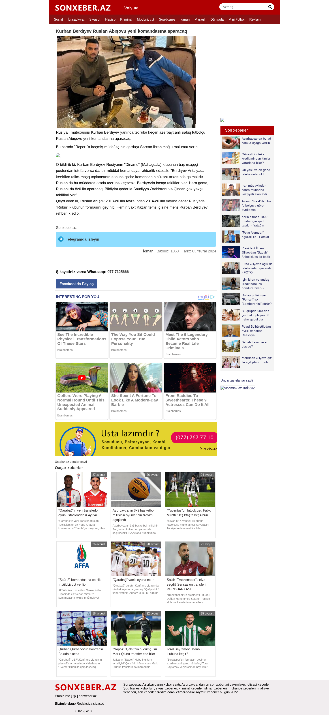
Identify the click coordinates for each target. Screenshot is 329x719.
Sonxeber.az (66, 228)
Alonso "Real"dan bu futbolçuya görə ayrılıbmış (256, 205)
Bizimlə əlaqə (65, 703)
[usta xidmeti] (138, 438)
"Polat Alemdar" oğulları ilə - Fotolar (255, 235)
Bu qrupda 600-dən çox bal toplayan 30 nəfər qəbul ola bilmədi (255, 315)
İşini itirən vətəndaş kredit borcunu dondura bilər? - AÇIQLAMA (255, 284)
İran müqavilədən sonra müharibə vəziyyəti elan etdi (254, 190)
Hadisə (110, 19)
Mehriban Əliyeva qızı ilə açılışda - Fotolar (257, 360)
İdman (185, 19)
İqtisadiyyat (76, 19)
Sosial (58, 19)
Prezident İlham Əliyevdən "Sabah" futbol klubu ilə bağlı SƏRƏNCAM (256, 252)
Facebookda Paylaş (77, 284)
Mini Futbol (236, 19)
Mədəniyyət (145, 19)
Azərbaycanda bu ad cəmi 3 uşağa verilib (256, 141)
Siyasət (94, 19)
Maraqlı (199, 19)
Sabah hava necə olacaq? (254, 344)
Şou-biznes (167, 19)
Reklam (255, 19)
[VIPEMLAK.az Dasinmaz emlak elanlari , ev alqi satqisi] (231, 388)
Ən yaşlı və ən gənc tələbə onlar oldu (256, 172)
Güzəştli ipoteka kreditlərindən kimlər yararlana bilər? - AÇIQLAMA (256, 158)
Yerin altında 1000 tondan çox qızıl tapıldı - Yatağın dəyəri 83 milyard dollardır (244, 221)
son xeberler (147, 692)
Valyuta (131, 8)
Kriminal (126, 19)
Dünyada (217, 19)
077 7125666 (118, 272)
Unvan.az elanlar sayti (236, 380)
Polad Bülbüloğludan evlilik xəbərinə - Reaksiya (256, 331)
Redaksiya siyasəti (90, 703)
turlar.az (249, 388)
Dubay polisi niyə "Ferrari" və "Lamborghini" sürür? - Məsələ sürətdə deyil (247, 299)
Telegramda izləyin (82, 239)
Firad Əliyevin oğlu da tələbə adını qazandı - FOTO (257, 268)
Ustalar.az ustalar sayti (71, 461)
